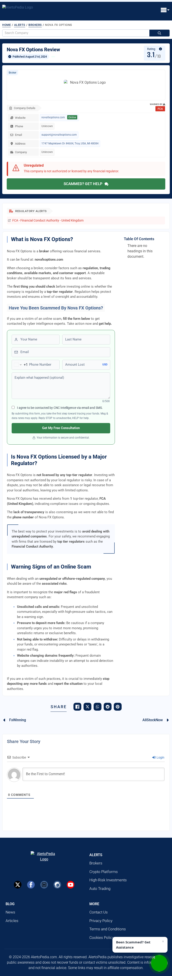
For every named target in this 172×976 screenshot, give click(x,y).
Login (160, 757)
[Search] (159, 33)
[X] (18, 885)
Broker (12, 72)
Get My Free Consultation (61, 428)
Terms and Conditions (107, 929)
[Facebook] (31, 885)
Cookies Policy (101, 937)
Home (6, 25)
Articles (12, 920)
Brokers (35, 25)
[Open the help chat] (159, 963)
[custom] (44, 885)
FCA (160, 108)
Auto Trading (99, 888)
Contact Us (98, 912)
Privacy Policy (100, 920)
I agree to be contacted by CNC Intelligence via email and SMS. (59, 408)
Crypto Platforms (103, 871)
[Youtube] (70, 885)
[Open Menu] (165, 10)
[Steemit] (57, 885)
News (10, 912)
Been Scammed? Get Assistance (133, 944)
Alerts (19, 25)
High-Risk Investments (108, 880)
